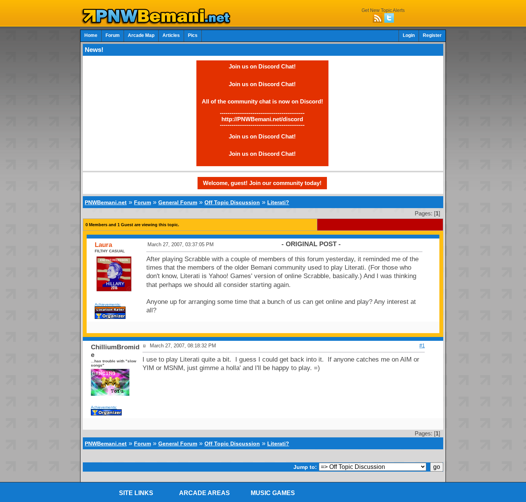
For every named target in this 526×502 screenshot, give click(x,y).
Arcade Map (141, 35)
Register (432, 35)
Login (409, 35)
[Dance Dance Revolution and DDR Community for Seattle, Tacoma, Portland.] (158, 22)
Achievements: (108, 304)
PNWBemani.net (106, 202)
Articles (171, 35)
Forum (113, 35)
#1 (422, 346)
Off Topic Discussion (232, 202)
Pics (193, 35)
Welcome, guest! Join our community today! (262, 183)
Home (90, 35)
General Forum (177, 202)
